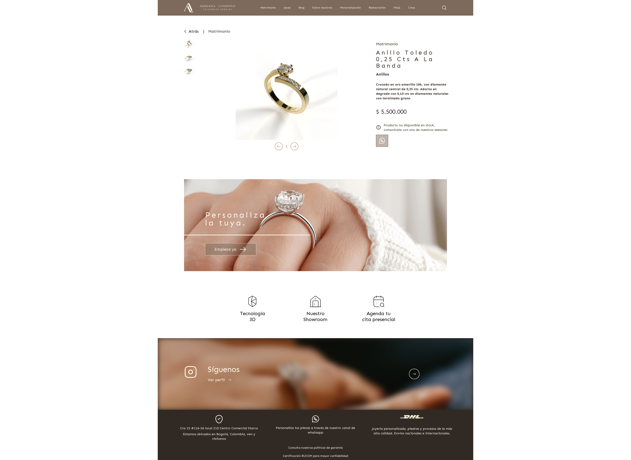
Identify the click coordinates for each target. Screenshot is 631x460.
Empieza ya (225, 249)
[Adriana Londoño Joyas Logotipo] (217, 7)
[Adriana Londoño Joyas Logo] (188, 7)
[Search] (444, 7)
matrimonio (219, 31)
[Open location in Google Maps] (219, 419)
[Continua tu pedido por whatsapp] (382, 141)
